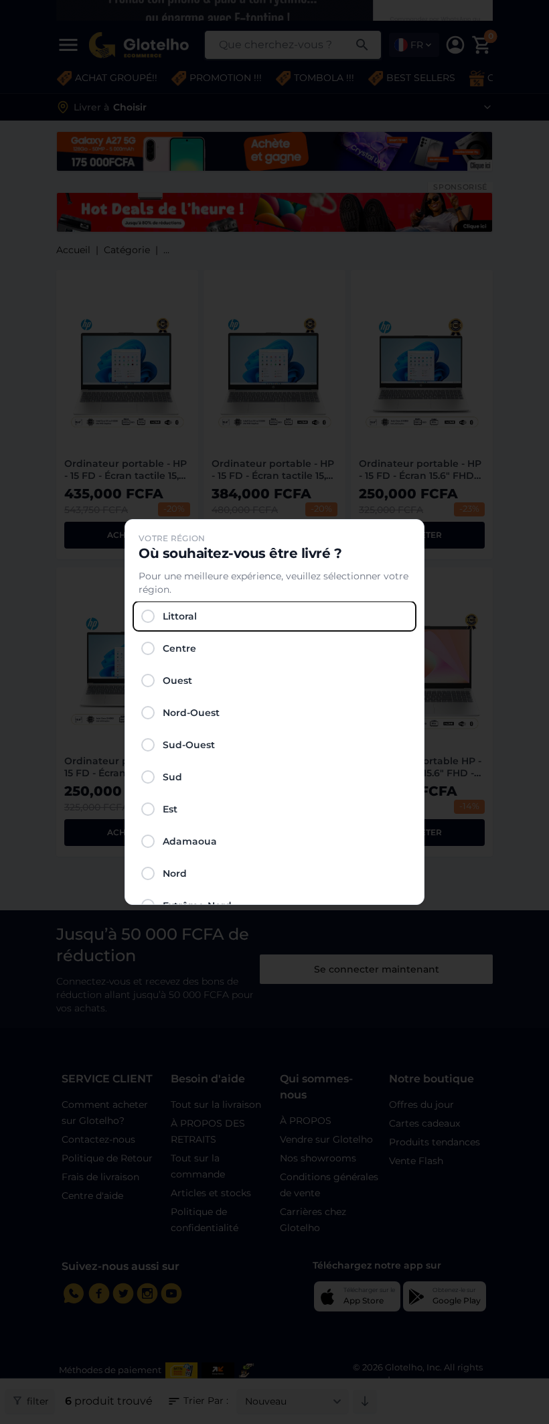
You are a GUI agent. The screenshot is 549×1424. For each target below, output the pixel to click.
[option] (274, 616)
